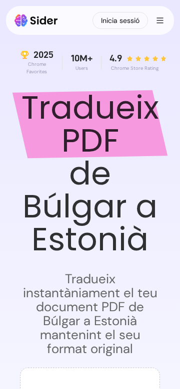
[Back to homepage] (36, 20)
